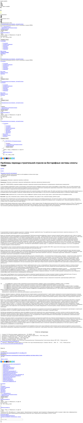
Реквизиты (5, 48)
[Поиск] (2, 55)
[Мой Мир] (5, 158)
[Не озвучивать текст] (1, 21)
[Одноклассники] (3, 158)
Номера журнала (5, 52)
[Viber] (8, 158)
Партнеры (5, 46)
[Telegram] (14, 158)
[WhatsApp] (10, 158)
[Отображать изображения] (1, 15)
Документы (5, 47)
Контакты (3, 53)
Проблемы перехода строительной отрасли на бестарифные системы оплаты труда (21, 355)
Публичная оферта (5, 414)
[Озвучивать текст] (1, 20)
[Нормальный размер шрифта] (1, 3)
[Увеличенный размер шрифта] (2, 5)
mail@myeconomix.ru (5, 32)
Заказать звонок (4, 30)
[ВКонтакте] (1, 158)
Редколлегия (6, 45)
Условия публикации (7, 44)
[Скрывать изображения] (1, 17)
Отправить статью (4, 39)
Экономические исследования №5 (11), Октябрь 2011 (14, 353)
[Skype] (12, 158)
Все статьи (3, 51)
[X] (7, 158)
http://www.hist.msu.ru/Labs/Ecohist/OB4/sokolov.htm (12, 343)
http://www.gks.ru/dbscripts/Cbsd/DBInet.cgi (10, 341)
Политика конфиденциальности (8, 415)
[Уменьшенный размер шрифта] (1, 2)
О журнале (3, 41)
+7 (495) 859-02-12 (6, 26)
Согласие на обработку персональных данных (11, 416)
